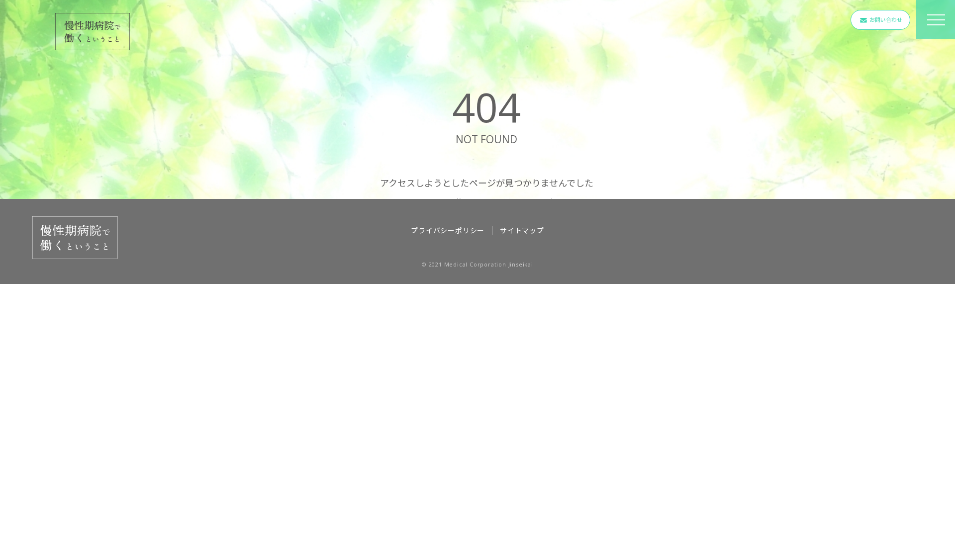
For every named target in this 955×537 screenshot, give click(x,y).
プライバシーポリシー (447, 230)
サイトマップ (522, 230)
